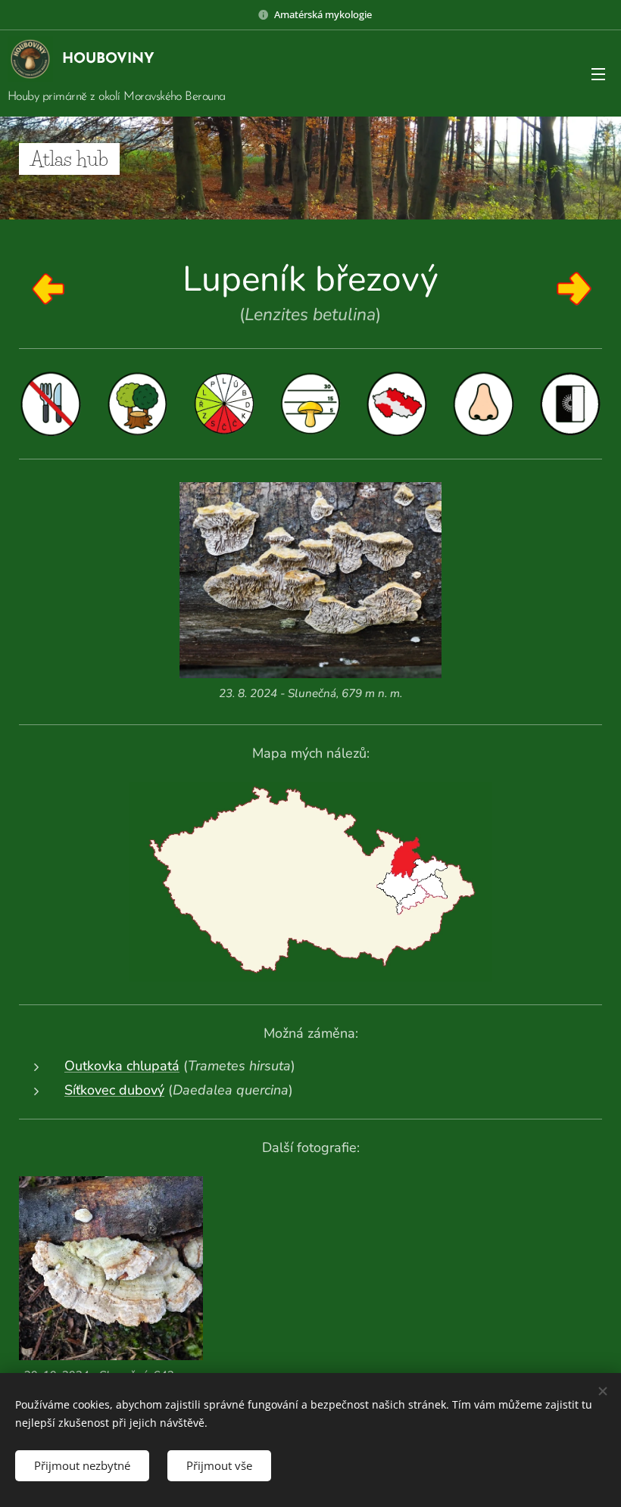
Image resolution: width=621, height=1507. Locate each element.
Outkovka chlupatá (121, 1066)
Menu (598, 73)
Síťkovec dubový (114, 1090)
